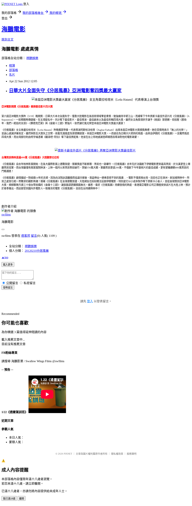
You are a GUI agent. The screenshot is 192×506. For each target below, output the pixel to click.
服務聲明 (131, 453)
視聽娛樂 (32, 58)
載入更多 (8, 264)
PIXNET (68, 453)
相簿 (12, 65)
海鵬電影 (14, 29)
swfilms (6, 214)
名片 (12, 74)
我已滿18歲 (9, 498)
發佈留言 (8, 287)
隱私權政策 (117, 453)
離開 (21, 498)
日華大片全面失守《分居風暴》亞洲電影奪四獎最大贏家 (65, 90)
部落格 (13, 70)
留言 (34, 235)
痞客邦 (25, 235)
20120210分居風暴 (37, 250)
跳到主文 (8, 39)
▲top (5, 257)
